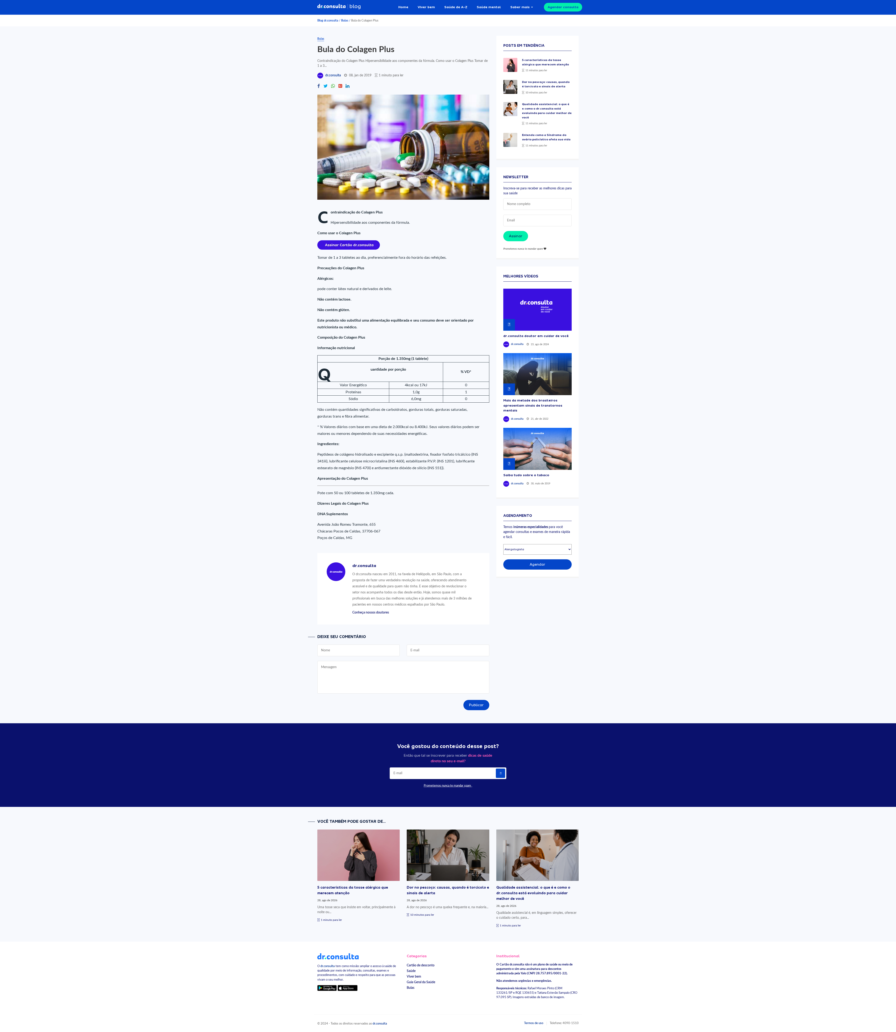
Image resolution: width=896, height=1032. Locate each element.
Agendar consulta (563, 7)
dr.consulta (333, 75)
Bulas (344, 20)
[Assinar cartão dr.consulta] (348, 245)
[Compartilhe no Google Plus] (340, 86)
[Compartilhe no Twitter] (325, 86)
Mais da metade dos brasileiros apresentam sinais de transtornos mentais (532, 405)
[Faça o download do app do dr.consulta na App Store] (347, 988)
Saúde (411, 971)
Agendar (537, 564)
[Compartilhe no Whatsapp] (333, 86)
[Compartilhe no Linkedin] (347, 86)
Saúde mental (489, 7)
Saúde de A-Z (455, 7)
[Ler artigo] (510, 65)
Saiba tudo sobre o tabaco (526, 475)
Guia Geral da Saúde (421, 982)
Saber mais (520, 7)
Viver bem (426, 7)
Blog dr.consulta (327, 20)
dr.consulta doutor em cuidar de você (536, 336)
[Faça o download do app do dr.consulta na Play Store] (327, 988)
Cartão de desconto (420, 965)
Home (403, 7)
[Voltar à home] (338, 956)
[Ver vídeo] (537, 310)
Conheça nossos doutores (370, 612)
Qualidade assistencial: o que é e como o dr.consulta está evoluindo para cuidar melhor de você (533, 893)
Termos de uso (533, 1023)
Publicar (476, 705)
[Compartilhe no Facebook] (318, 86)
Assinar (515, 236)
